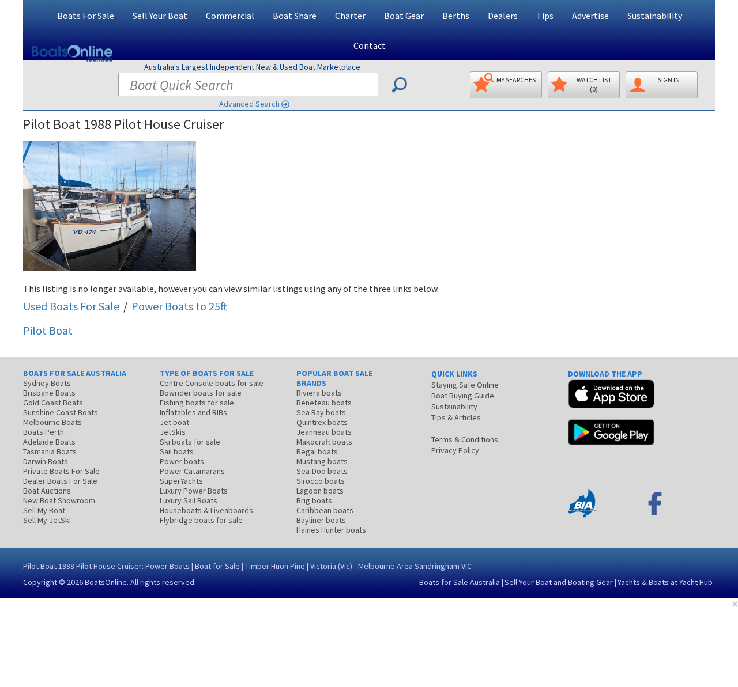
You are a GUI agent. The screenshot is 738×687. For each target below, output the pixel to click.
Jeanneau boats (324, 432)
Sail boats (177, 451)
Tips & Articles (456, 417)
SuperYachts (181, 481)
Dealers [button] (503, 15)
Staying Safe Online (465, 384)
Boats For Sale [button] (85, 15)
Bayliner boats (321, 520)
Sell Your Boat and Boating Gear (558, 582)
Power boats (182, 461)
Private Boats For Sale (61, 471)
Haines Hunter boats (331, 530)
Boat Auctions (47, 490)
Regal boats (317, 451)
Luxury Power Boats (194, 490)
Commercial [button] (230, 15)
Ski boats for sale (190, 442)
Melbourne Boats (52, 422)
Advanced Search (249, 103)
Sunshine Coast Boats (60, 412)
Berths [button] (455, 15)
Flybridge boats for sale (201, 520)
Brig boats (314, 500)
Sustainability (654, 15)
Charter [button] (350, 15)
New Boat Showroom (59, 500)
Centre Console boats (211, 383)
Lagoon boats (320, 490)
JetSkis (173, 432)
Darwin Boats (45, 461)
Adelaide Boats (49, 442)
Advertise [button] (590, 15)
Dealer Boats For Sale (60, 481)
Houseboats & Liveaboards (206, 510)
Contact (369, 45)
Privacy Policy (455, 450)
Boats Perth (43, 432)
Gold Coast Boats (53, 402)
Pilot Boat (48, 330)
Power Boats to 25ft (179, 306)
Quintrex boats (322, 422)
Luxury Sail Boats (188, 500)
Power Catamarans (192, 471)
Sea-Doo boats (322, 471)
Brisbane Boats (49, 393)
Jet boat (174, 422)
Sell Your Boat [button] (160, 15)
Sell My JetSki (47, 520)
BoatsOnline (106, 582)
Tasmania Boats (50, 451)
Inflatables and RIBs (193, 412)
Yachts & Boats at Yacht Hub (665, 582)
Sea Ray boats (321, 412)
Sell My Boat (44, 510)
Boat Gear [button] (404, 15)
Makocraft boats (324, 442)
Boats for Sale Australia (459, 582)
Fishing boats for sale (197, 402)
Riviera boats (319, 393)
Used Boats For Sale (71, 306)
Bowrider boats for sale (201, 393)
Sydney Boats (47, 383)
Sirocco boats (320, 481)
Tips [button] (545, 15)
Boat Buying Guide (462, 395)
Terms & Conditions (464, 439)
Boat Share (295, 15)
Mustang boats (322, 461)
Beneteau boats (324, 402)
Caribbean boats (324, 510)
